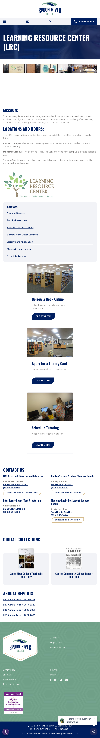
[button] (5, 732)
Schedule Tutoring (17, 256)
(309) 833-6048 (59, 515)
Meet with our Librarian (19, 249)
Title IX (53, 675)
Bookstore (55, 638)
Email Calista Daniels (14, 509)
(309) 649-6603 (11, 487)
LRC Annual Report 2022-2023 (19, 615)
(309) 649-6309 (11, 512)
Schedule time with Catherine (22, 492)
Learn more (43, 380)
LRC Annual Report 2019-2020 (19, 605)
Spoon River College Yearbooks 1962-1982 (26, 575)
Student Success (16, 213)
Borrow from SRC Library (20, 227)
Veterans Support (58, 647)
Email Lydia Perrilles (61, 512)
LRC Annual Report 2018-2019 (19, 599)
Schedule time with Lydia (67, 520)
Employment (56, 642)
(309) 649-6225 (59, 487)
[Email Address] (27, 22)
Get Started (43, 316)
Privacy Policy (9, 679)
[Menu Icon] (4, 21)
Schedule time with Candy (68, 492)
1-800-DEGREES (42, 729)
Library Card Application (20, 242)
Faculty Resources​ (17, 220)
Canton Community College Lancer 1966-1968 (74, 575)
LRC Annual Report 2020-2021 (19, 610)
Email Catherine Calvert (15, 484)
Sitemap (7, 675)
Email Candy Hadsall (62, 484)
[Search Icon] (50, 21)
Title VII (53, 670)
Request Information (12, 684)
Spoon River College (38, 734)
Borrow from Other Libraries (22, 234)
